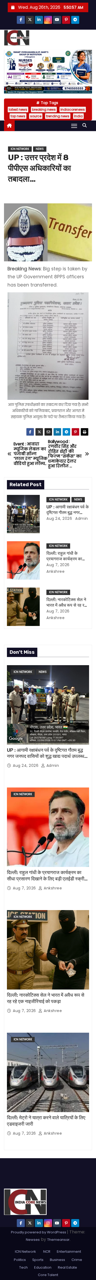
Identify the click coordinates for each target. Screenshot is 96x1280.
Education (42, 1267)
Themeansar (58, 1239)
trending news (57, 116)
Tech (23, 1267)
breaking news (44, 109)
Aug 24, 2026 (59, 518)
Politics (20, 1259)
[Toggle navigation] (74, 125)
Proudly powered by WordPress (39, 1232)
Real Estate (67, 1267)
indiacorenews (73, 109)
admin (81, 518)
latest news (18, 109)
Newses (33, 1239)
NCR (46, 1251)
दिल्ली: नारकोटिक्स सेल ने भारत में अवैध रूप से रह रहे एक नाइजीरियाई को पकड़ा (66, 605)
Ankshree (52, 888)
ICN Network (20, 149)
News (40, 149)
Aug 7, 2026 (58, 564)
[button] (86, 125)
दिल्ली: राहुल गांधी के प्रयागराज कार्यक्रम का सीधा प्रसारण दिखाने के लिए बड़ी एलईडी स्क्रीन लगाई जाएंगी (47, 879)
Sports (37, 1259)
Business (57, 1259)
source (35, 116)
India (78, 116)
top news (18, 116)
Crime (76, 1259)
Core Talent (48, 1274)
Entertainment (69, 1251)
